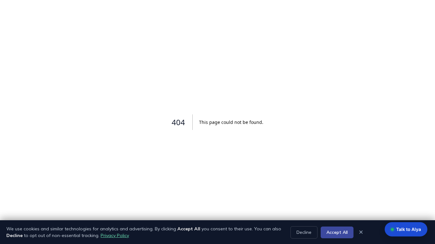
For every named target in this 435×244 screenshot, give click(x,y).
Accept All (337, 232)
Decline (303, 232)
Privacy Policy (115, 235)
